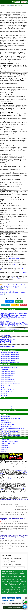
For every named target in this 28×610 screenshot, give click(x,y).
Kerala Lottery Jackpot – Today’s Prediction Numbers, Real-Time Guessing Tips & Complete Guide (13, 292)
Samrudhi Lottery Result (5, 341)
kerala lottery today (14, 278)
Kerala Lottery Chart (5, 377)
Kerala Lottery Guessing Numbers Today (10, 352)
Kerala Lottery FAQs (5, 416)
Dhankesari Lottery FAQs (6, 426)
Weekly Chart (17, 558)
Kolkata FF (15, 304)
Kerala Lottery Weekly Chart (7, 375)
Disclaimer (12, 598)
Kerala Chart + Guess (5, 366)
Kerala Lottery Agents (6, 433)
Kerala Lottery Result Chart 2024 (8, 373)
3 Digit (2, 399)
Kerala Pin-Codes (5, 439)
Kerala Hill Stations (5, 447)
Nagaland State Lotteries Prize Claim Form (10, 418)
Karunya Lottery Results (5, 345)
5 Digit (2, 403)
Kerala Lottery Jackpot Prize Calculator (9, 441)
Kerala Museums (4, 449)
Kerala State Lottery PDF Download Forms (10, 435)
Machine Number (7, 564)
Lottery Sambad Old (5, 335)
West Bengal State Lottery (6, 385)
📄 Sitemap (11, 600)
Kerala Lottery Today (18, 5)
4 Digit (2, 401)
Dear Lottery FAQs (5, 420)
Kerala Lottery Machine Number (8, 381)
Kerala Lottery (9, 301)
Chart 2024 (5, 561)
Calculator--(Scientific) (6, 395)
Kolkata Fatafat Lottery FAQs (7, 424)
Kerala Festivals (4, 451)
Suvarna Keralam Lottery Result (7, 346)
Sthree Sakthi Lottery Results (6, 340)
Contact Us (18, 598)
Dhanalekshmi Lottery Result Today (8, 343)
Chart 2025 (12, 561)
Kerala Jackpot (4, 369)
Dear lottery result (13, 579)
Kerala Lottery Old (5, 333)
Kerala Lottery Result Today (9, 567)
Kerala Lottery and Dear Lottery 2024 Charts (10, 383)
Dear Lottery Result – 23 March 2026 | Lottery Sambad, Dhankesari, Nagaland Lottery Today (14, 537)
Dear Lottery (18, 301)
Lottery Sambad (5, 304)
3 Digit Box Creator (5, 393)
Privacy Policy (5, 600)
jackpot (15, 264)
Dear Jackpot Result (19, 7)
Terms (8, 598)
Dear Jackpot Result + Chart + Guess (9, 367)
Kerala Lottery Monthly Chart (7, 379)
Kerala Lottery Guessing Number (8, 408)
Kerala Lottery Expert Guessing (8, 360)
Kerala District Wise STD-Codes (8, 443)
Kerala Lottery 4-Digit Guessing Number (10, 358)
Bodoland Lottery (5, 387)
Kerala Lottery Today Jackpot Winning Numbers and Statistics (12, 429)
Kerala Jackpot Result (10, 7)
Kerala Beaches (4, 445)
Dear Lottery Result (14, 258)
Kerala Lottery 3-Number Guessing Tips (10, 362)
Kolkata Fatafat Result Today (7, 347)
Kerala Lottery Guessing (6, 405)
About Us (4, 598)
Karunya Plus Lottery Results (6, 342)
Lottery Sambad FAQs (6, 422)
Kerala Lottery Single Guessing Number (10, 356)
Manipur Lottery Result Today (7, 391)
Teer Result (23, 304)
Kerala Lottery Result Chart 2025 (8, 371)
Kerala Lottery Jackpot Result (20, 470)
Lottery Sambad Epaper (6, 337)
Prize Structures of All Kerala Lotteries (9, 431)
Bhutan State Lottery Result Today (8, 389)
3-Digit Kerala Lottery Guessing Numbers (10, 354)
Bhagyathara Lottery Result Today (7, 339)
